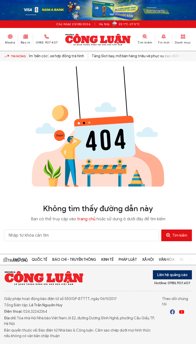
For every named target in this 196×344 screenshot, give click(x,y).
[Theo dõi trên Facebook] (172, 312)
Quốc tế (39, 259)
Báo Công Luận (98, 39)
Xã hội (148, 259)
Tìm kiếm (179, 235)
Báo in (25, 42)
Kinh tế (107, 259)
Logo (44, 277)
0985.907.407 (47, 42)
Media (10, 42)
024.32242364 (35, 311)
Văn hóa (167, 259)
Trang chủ (5, 259)
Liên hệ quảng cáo (172, 275)
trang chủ (86, 219)
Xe (182, 259)
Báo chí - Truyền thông (74, 259)
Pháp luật (128, 259)
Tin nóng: (19, 56)
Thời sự (20, 259)
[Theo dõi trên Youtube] (181, 312)
